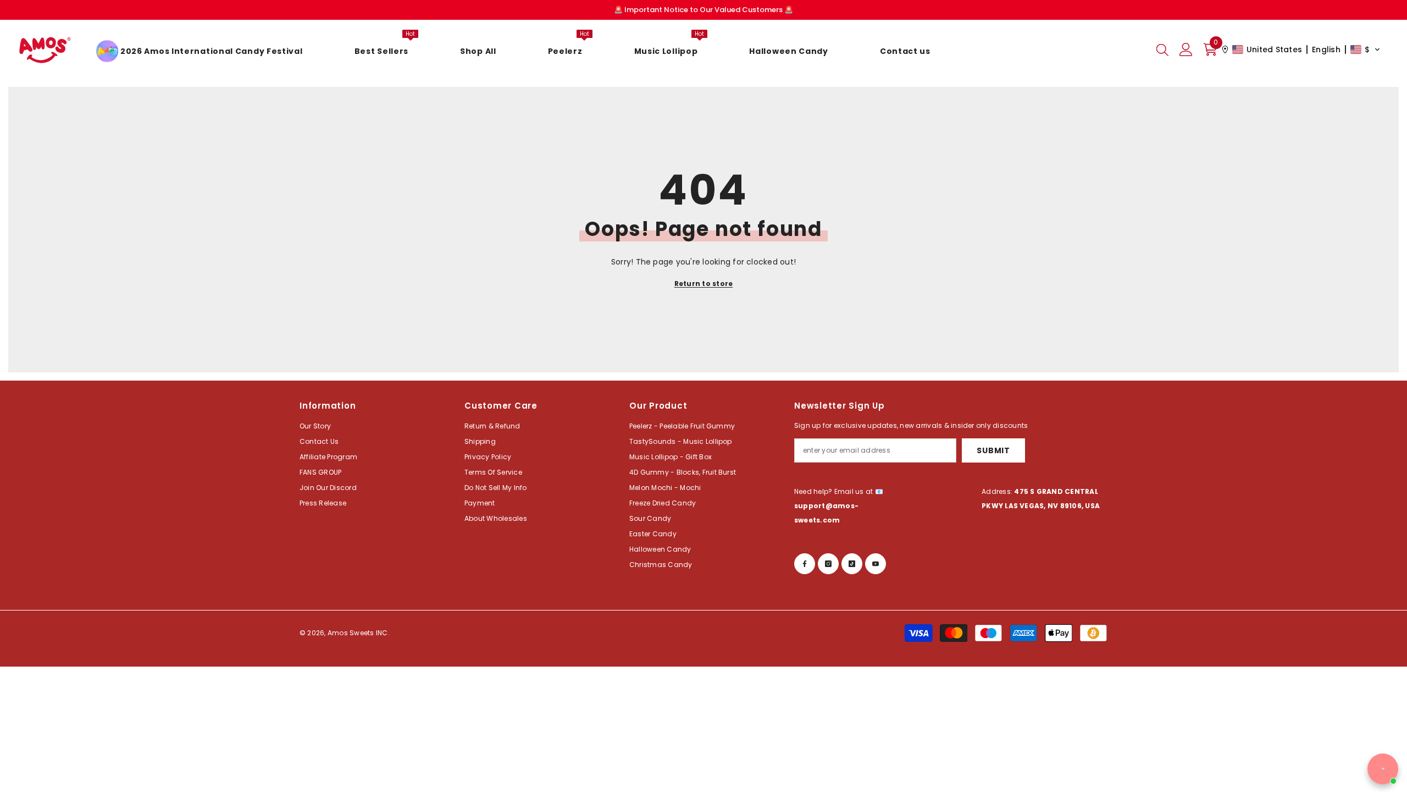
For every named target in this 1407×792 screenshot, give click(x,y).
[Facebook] (804, 563)
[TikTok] (851, 563)
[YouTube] (875, 563)
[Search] (1162, 49)
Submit (993, 450)
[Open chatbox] (1382, 769)
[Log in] (1186, 49)
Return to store (703, 283)
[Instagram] (828, 563)
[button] (1301, 49)
